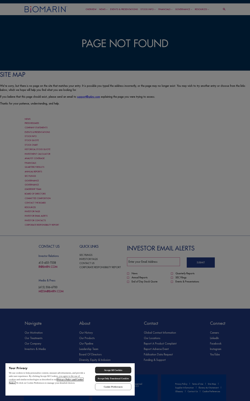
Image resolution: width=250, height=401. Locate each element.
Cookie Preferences (113, 387)
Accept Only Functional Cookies (113, 378)
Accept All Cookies (113, 370)
